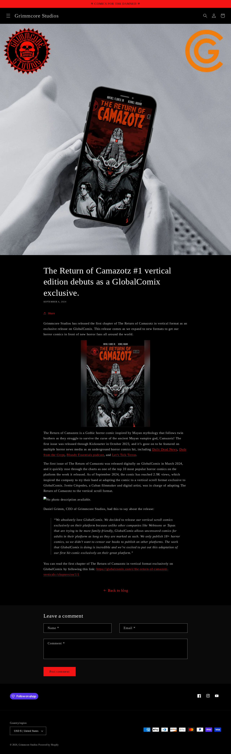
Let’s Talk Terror (124, 455)
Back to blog (118, 590)
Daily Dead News (164, 449)
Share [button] (51, 313)
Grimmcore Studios (28, 745)
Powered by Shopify (48, 745)
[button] (8, 15)
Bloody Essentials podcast (85, 455)
